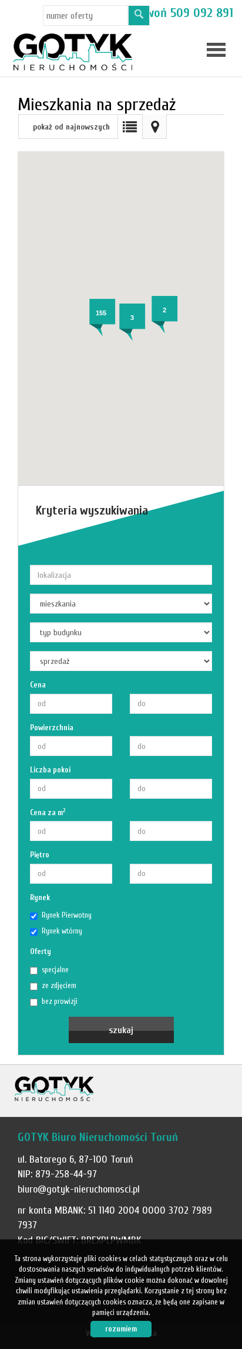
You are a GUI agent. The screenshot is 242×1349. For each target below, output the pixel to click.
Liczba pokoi (50, 769)
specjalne (55, 969)
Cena (38, 684)
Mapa (154, 126)
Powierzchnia (51, 727)
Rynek (40, 897)
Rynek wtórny (62, 930)
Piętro (39, 854)
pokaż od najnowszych (71, 127)
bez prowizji (60, 1001)
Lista (129, 126)
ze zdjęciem (59, 985)
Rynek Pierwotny (67, 915)
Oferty (40, 951)
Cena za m (48, 812)
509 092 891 (201, 13)
